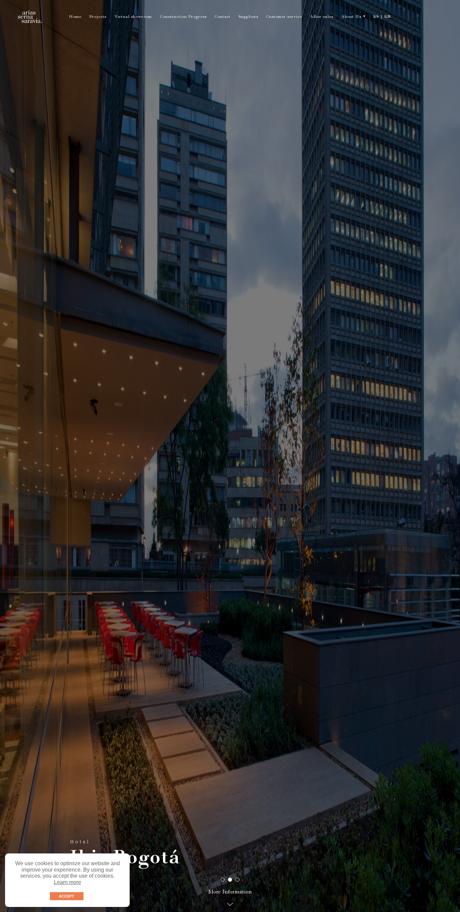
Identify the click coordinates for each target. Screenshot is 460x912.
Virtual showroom (133, 17)
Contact (222, 17)
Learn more (67, 882)
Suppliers (248, 17)
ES (376, 17)
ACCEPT (66, 896)
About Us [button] (351, 17)
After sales (321, 17)
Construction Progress (183, 17)
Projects (97, 17)
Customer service (284, 17)
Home (75, 17)
